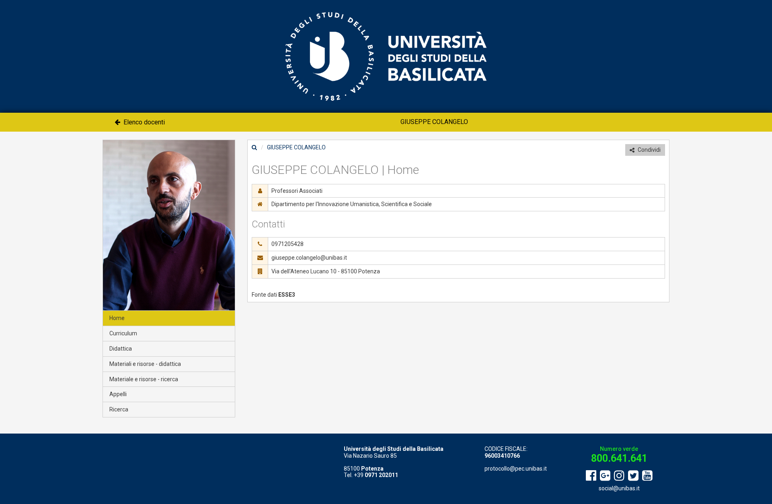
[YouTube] (647, 476)
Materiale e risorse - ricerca (143, 379)
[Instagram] (619, 476)
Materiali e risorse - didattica (145, 364)
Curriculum (123, 333)
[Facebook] (591, 476)
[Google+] (605, 476)
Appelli (118, 394)
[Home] (254, 147)
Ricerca (118, 409)
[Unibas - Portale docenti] (386, 56)
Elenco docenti (143, 122)
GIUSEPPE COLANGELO (434, 122)
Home (117, 318)
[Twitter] (633, 476)
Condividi (648, 150)
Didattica (120, 348)
